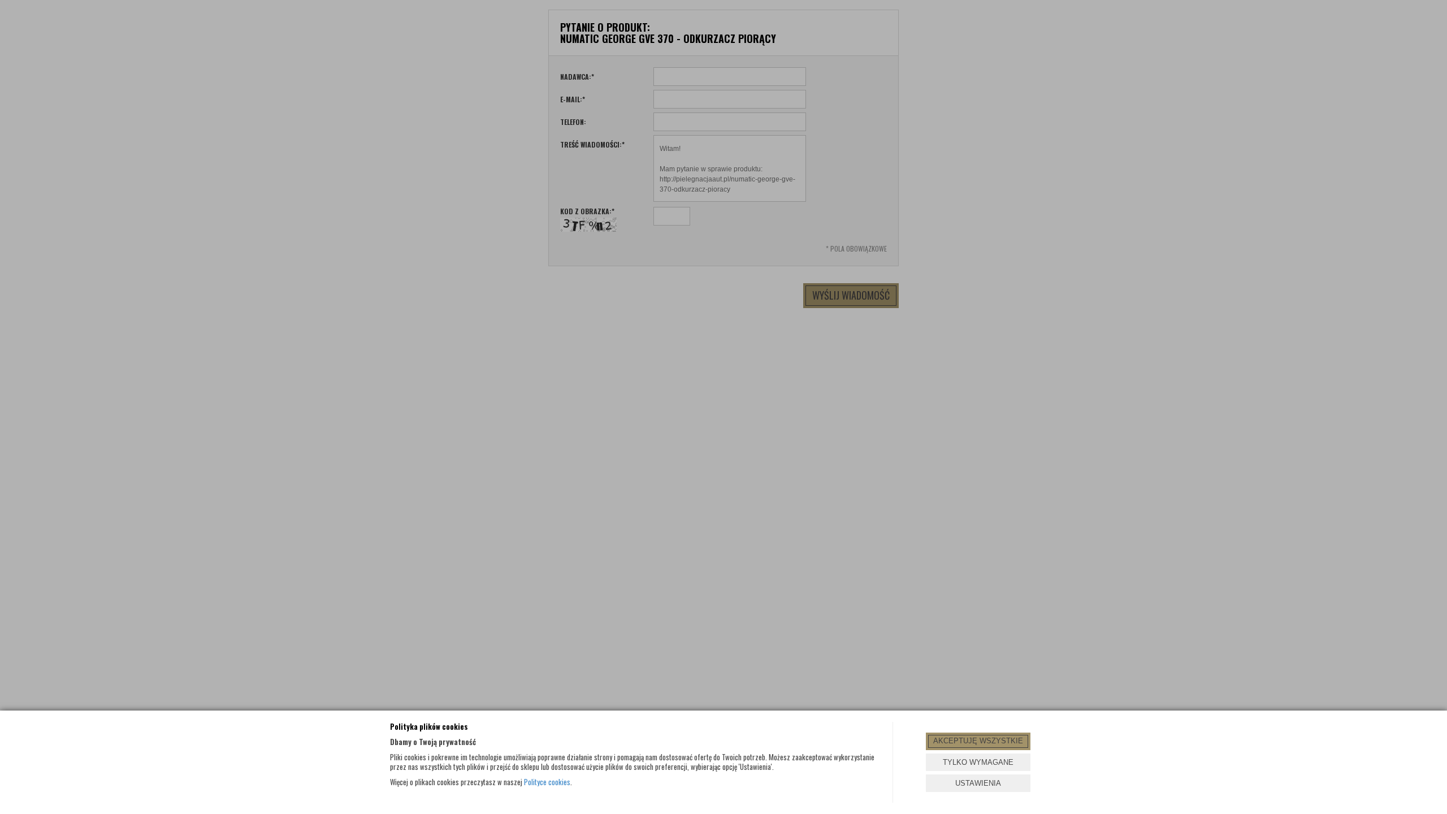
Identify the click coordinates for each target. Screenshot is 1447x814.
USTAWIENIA (978, 783)
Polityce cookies (547, 781)
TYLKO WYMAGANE (978, 762)
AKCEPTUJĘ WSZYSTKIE (978, 741)
